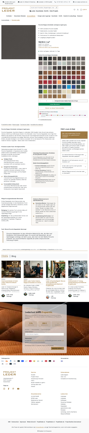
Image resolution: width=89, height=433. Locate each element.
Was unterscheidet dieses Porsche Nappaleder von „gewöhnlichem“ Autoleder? (71, 135)
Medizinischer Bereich (37, 400)
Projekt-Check (35, 376)
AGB (62, 340)
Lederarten (64, 394)
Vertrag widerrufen (36, 384)
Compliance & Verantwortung (68, 378)
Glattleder (63, 404)
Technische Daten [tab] (25, 124)
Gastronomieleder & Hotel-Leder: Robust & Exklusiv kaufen (9, 282)
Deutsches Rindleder (66, 402)
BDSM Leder (34, 398)
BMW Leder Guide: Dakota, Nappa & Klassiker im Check (32, 281)
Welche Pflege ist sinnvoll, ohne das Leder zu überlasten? (73, 172)
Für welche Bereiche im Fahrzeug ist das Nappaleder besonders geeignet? (73, 155)
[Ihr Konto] (77, 9)
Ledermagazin (64, 374)
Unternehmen (65, 372)
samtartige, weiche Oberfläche (69, 412)
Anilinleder (63, 396)
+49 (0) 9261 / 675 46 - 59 (63, 2)
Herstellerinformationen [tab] (36, 124)
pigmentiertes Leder (66, 408)
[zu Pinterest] (13, 389)
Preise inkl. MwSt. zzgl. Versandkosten (48, 47)
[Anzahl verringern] (39, 101)
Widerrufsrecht (31, 422)
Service (33, 372)
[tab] (6, 124)
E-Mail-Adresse (29, 331)
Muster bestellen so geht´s (38, 382)
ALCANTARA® (35, 396)
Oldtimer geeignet (35, 402)
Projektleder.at (41, 422)
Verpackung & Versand (37, 378)
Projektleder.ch (50, 422)
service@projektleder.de (81, 2)
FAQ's (32, 380)
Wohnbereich (34, 404)
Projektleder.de (60, 422)
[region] (18, 42)
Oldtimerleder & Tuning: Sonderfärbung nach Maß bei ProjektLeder (77, 282)
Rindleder (63, 410)
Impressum (23, 422)
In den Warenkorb (55, 104)
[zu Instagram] (4, 389)
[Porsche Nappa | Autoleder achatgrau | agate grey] (18, 42)
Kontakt (33, 374)
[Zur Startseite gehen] (8, 10)
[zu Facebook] (8, 389)
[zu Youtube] (18, 389)
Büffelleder (63, 400)
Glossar (33, 386)
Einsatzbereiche (36, 394)
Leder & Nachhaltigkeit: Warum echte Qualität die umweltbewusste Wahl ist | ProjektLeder (55, 283)
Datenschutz (15, 422)
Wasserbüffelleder (65, 414)
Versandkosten (40, 427)
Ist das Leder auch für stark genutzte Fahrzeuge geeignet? (72, 166)
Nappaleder (64, 406)
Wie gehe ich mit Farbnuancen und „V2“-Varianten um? (73, 161)
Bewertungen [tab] (15, 124)
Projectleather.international (73, 422)
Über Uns (63, 376)
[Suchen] (56, 7)
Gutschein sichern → (57, 348)
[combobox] (42, 7)
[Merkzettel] (74, 9)
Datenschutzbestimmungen (38, 340)
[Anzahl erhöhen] (53, 101)
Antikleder (63, 398)
